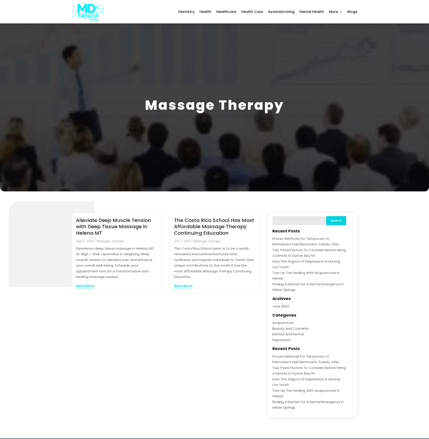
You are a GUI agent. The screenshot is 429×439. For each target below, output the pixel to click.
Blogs (352, 11)
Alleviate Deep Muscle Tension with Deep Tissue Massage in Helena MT (113, 226)
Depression (281, 340)
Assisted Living (281, 11)
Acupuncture (283, 322)
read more (85, 286)
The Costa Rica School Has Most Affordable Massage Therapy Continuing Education (214, 226)
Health (205, 11)
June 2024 (280, 306)
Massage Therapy (110, 241)
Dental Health (311, 11)
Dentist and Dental (288, 334)
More (333, 11)
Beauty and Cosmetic (290, 328)
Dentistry (186, 11)
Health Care (252, 11)
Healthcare (226, 11)
